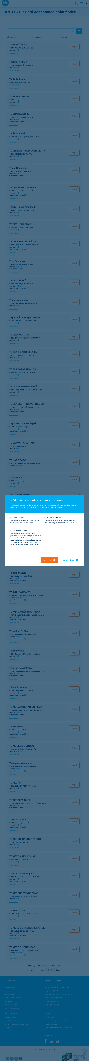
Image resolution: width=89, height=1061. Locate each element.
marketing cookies (20, 530)
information (58, 507)
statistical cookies (54, 517)
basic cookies (18, 517)
